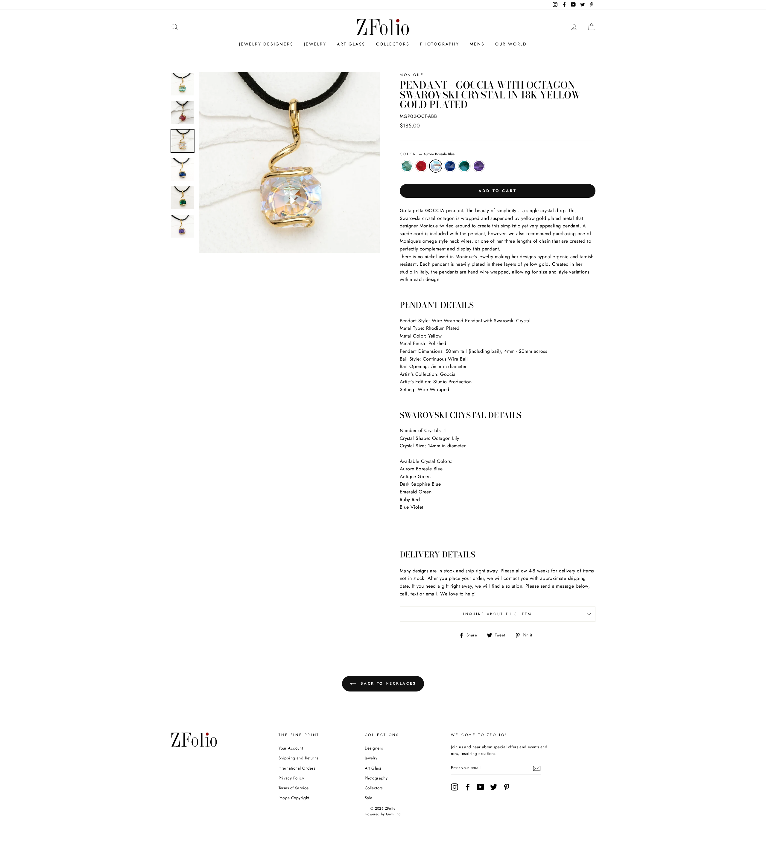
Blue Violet (479, 166)
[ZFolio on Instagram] (454, 787)
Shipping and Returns (298, 758)
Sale (369, 798)
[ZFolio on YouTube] (480, 787)
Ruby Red (421, 166)
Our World (511, 44)
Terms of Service (294, 788)
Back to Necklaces (387, 683)
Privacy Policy (291, 778)
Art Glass (351, 44)
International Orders (297, 768)
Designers (374, 748)
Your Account (291, 748)
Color (427, 154)
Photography (439, 44)
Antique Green (407, 166)
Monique (412, 74)
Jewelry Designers (266, 44)
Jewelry (315, 44)
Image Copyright (294, 798)
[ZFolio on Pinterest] (506, 787)
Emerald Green (464, 166)
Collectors (393, 44)
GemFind (393, 814)
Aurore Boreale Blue (436, 166)
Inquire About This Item (497, 614)
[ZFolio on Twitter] (493, 787)
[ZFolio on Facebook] (467, 787)
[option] (289, 162)
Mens (477, 44)
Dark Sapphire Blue (450, 166)
